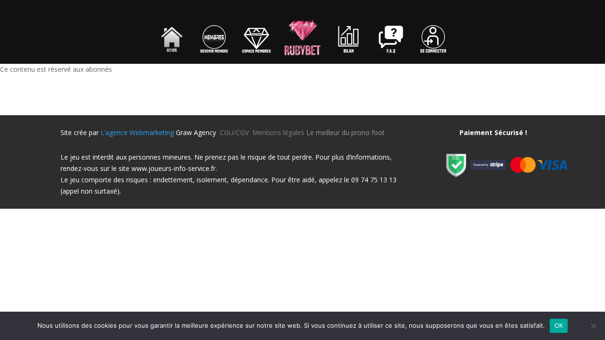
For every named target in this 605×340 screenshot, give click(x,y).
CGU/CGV (236, 132)
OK (558, 325)
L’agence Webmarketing (137, 132)
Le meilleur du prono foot (345, 132)
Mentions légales (278, 132)
